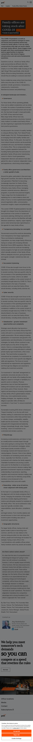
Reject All (16, 735)
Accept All (16, 731)
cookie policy (16, 728)
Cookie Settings (16, 738)
